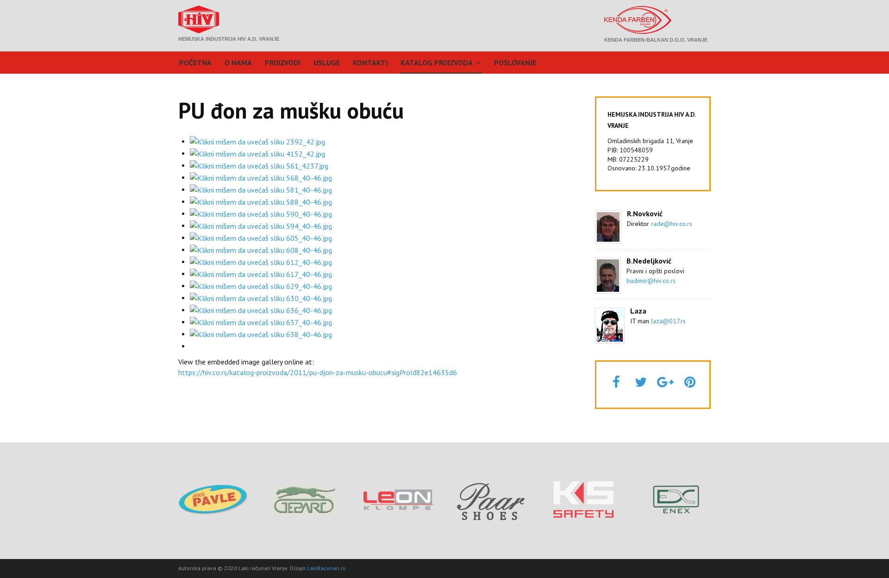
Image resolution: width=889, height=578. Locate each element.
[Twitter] (641, 381)
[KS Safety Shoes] (583, 498)
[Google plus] (665, 381)
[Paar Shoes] (491, 499)
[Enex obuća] (676, 498)
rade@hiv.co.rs (671, 224)
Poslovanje (515, 62)
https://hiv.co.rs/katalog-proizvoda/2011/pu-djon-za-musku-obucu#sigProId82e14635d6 (317, 372)
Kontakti (370, 62)
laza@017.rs (668, 321)
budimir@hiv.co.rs (651, 280)
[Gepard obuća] (305, 498)
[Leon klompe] (398, 498)
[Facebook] (616, 381)
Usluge (326, 62)
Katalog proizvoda (437, 62)
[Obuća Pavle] (213, 498)
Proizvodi (283, 62)
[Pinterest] (689, 381)
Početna (195, 62)
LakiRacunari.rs (326, 568)
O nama (238, 62)
